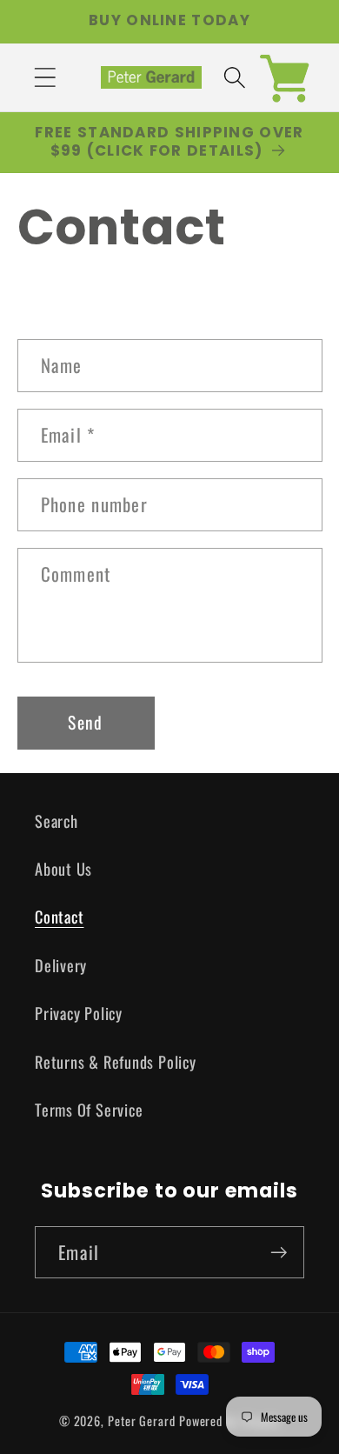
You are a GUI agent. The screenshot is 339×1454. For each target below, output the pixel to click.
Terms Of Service (89, 1109)
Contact (59, 916)
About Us (63, 868)
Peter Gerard (142, 1420)
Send (85, 722)
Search (56, 820)
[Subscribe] (278, 1252)
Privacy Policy (79, 1012)
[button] (45, 77)
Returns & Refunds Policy (115, 1061)
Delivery (61, 965)
